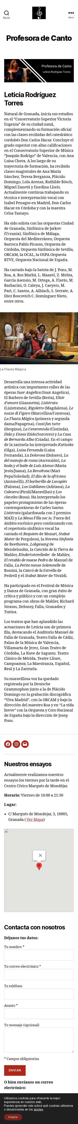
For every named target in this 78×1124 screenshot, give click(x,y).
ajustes (38, 1109)
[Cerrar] (40, 855)
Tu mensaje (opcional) (21, 1025)
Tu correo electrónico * (22, 967)
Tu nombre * (14, 947)
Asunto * (11, 1006)
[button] (39, 866)
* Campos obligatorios (21, 1059)
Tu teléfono (13, 986)
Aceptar (13, 1117)
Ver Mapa (34, 819)
